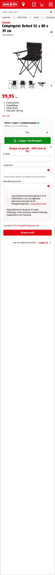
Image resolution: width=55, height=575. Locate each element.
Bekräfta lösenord (12, 181)
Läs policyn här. (38, 204)
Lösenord (8, 165)
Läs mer (6, 116)
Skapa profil (27, 232)
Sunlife (6, 22)
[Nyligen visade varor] (52, 32)
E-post (6, 154)
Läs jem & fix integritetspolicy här (21, 225)
